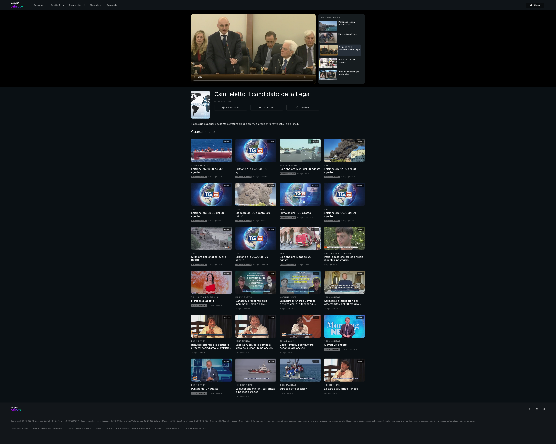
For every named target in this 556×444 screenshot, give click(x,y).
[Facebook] (529, 409)
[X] (544, 409)
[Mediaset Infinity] (16, 5)
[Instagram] (537, 409)
